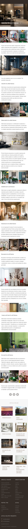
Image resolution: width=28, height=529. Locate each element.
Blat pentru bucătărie (5, 487)
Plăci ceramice (4, 486)
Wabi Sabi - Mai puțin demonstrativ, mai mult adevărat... (20, 469)
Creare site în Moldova (5, 526)
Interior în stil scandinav (20, 451)
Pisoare (16, 487)
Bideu (16, 486)
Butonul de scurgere (19, 495)
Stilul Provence (6, 417)
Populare (3, 505)
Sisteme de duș (18, 492)
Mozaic (2, 494)
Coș (2, 510)
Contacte (17, 510)
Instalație (17, 494)
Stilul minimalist (19, 418)
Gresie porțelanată (5, 482)
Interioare (17, 505)
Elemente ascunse (19, 497)
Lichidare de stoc (4, 509)
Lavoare (17, 482)
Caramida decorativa (5, 492)
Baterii (16, 491)
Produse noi (3, 507)
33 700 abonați (6, 521)
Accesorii (17, 499)
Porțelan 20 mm (4, 489)
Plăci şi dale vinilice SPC (6, 495)
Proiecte (17, 507)
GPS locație (17, 512)
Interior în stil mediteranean (20, 434)
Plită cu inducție (4, 497)
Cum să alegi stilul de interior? (6, 468)
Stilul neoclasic (6, 434)
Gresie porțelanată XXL (6, 484)
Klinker (2, 491)
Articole (17, 509)
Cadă (16, 489)
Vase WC (17, 484)
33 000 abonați (6, 519)
